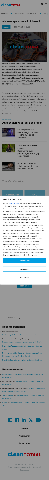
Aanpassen (24, 269)
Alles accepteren (24, 261)
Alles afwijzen (24, 277)
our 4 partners (14, 203)
